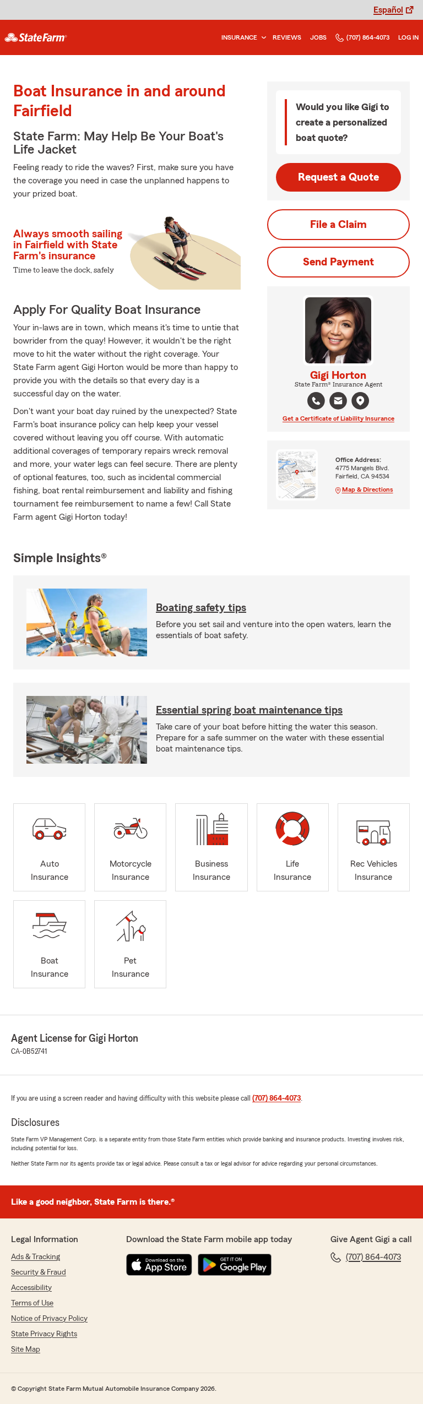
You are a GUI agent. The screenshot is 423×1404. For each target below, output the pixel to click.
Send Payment (338, 262)
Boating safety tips (201, 607)
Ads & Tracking (35, 1257)
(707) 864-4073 (367, 37)
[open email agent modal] (338, 402)
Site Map (25, 1349)
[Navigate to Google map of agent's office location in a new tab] (360, 401)
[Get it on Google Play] (235, 1265)
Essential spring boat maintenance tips (249, 710)
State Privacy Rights (44, 1334)
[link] (36, 37)
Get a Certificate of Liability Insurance (338, 418)
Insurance (239, 37)
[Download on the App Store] (159, 1265)
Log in (408, 37)
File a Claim (338, 224)
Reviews (287, 37)
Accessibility (31, 1288)
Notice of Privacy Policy (49, 1319)
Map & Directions (367, 489)
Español (388, 10)
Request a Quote (338, 177)
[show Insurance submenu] (261, 37)
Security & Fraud (38, 1272)
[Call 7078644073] (316, 401)
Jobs (318, 37)
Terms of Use (32, 1303)
